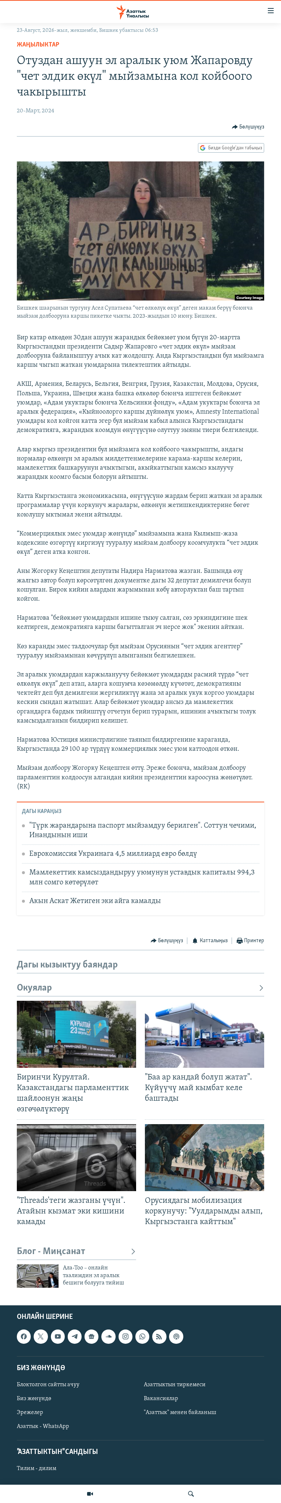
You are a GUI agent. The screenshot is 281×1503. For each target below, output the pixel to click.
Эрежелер (30, 1413)
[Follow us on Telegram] (75, 1337)
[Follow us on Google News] (91, 1337)
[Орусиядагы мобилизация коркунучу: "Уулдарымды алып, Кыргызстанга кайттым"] (204, 1157)
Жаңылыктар (38, 45)
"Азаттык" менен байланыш (180, 1413)
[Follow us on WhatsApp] (142, 1337)
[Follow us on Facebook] (24, 1337)
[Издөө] (191, 1494)
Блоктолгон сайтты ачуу (48, 1385)
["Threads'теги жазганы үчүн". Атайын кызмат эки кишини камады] (76, 1157)
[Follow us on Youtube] (58, 1337)
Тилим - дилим (36, 1469)
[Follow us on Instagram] (125, 1337)
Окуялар (34, 988)
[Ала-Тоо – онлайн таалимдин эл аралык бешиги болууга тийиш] (38, 1276)
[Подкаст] (176, 1337)
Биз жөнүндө (34, 1399)
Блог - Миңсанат (51, 1252)
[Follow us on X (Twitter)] (41, 1337)
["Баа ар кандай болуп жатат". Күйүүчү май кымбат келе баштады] (204, 1034)
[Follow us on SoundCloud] (108, 1337)
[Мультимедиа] (90, 1494)
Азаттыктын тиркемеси (175, 1385)
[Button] (248, 127)
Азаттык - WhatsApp (43, 1427)
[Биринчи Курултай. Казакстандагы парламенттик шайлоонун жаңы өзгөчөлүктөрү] (76, 1034)
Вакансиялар (161, 1399)
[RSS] (159, 1337)
